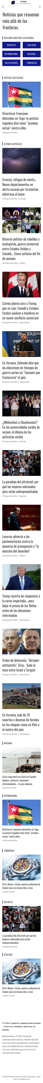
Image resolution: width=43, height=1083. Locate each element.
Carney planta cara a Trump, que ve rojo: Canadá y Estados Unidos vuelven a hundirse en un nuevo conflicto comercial (20, 310)
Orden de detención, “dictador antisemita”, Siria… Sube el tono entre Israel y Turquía (20, 665)
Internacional (11, 53)
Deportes (11, 45)
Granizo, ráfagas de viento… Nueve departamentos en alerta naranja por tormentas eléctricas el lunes (20, 187)
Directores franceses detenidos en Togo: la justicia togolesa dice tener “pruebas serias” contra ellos (20, 120)
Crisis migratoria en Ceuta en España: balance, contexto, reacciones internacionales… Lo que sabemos (19, 780)
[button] (40, 7)
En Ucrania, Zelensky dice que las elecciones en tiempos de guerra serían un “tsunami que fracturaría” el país (21, 370)
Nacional (31, 53)
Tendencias (31, 62)
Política (22, 263)
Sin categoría (11, 62)
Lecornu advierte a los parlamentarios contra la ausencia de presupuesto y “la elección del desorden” (20, 544)
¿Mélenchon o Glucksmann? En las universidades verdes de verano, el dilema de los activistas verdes (21, 429)
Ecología (31, 45)
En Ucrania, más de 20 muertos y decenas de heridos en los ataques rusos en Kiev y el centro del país (20, 722)
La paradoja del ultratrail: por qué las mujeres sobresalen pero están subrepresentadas (20, 486)
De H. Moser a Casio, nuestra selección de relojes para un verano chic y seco (21, 886)
